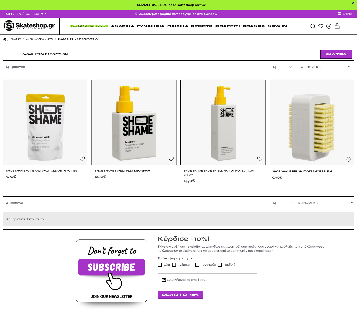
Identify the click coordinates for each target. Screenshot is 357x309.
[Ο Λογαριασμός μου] (328, 26)
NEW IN (277, 26)
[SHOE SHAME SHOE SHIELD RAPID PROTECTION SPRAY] (223, 122)
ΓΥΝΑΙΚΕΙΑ (151, 26)
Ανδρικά (184, 265)
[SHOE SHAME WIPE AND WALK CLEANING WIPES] (45, 122)
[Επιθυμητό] (82, 158)
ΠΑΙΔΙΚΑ (178, 26)
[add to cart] (337, 26)
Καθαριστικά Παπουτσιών (79, 39)
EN (18, 14)
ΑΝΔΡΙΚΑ (122, 26)
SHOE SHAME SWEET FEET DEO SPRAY (123, 170)
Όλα (166, 265)
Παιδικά (229, 265)
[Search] (313, 26)
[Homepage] (4, 39)
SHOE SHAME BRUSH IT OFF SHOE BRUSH (302, 171)
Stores (347, 14)
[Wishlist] (320, 26)
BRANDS (254, 26)
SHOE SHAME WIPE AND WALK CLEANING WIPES (41, 170)
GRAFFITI (227, 26)
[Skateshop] (29, 26)
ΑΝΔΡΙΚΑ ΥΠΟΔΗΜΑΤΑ (40, 39)
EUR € (39, 13)
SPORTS (202, 26)
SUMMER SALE (89, 26)
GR (9, 14)
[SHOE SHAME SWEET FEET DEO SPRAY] (134, 122)
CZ (28, 14)
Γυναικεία (208, 265)
